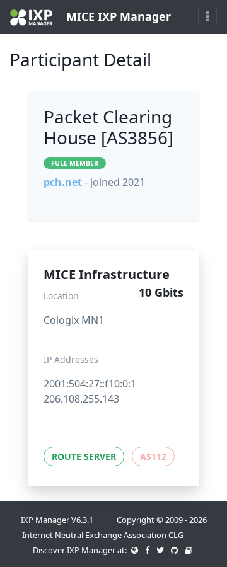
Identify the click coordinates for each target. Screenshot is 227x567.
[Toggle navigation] (207, 17)
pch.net (63, 182)
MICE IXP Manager (117, 16)
